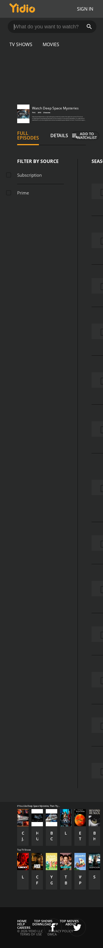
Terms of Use (31, 934)
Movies (51, 44)
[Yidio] (22, 9)
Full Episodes (28, 135)
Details (59, 135)
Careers (23, 927)
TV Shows (20, 44)
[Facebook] (53, 927)
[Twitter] (77, 927)
